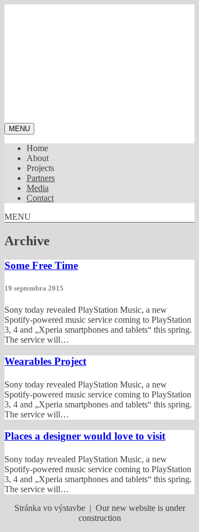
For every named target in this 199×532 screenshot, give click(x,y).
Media (38, 188)
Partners (41, 178)
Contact (40, 198)
